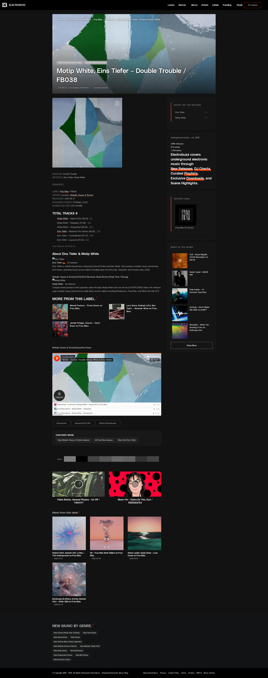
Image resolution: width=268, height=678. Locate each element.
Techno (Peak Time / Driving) (115, 277)
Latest (171, 5)
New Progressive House (63, 655)
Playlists (191, 173)
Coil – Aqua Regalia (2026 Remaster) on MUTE (199, 257)
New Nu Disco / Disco (62, 660)
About (194, 5)
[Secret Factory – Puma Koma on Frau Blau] (60, 311)
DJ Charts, (202, 168)
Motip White (62, 218)
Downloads (195, 178)
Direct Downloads (107, 423)
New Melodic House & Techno (65, 646)
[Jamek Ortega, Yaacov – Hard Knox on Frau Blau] (60, 329)
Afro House (86, 347)
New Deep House (60, 637)
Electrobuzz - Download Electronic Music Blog (109, 673)
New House (75, 637)
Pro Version (252, 5)
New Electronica (76, 651)
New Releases (182, 168)
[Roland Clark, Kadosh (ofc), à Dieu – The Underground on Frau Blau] (69, 533)
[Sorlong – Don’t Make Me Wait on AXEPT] (179, 313)
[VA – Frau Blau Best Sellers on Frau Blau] (107, 533)
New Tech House (89, 633)
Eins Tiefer (109, 20)
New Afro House (82, 655)
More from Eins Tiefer (127, 440)
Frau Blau (98, 20)
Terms (183, 673)
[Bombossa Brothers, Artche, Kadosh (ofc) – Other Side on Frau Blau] (69, 579)
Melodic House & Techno (95, 63)
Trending (226, 5)
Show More (192, 345)
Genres (182, 5)
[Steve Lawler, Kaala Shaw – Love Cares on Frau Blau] (144, 533)
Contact (191, 673)
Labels (215, 5)
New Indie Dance (60, 651)
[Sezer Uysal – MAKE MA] (179, 278)
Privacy (163, 673)
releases (177, 144)
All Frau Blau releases (104, 440)
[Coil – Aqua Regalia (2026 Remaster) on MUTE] (179, 260)
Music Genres (209, 673)
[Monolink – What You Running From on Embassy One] (179, 331)
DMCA (199, 673)
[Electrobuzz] (13, 5)
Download (61, 423)
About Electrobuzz (150, 673)
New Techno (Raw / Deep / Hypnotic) (68, 642)
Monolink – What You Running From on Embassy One (199, 327)
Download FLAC (83, 423)
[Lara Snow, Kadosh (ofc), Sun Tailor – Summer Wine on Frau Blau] (116, 311)
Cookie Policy (173, 673)
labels (176, 150)
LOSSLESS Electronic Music (78, 20)
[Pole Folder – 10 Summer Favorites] (179, 296)
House (78, 347)
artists (175, 147)
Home (61, 20)
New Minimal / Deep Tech (90, 646)
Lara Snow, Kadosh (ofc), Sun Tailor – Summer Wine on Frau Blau (141, 308)
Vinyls (239, 5)
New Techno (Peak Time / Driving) (67, 633)
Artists (204, 5)
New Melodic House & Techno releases (74, 440)
